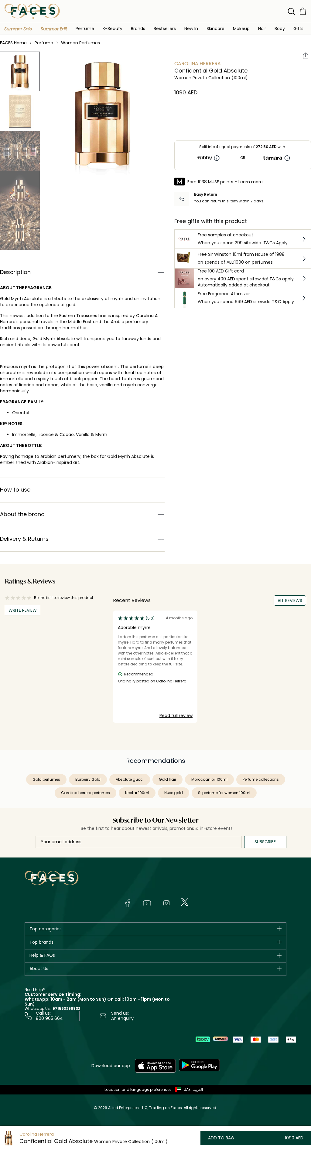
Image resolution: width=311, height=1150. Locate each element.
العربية (198, 1089)
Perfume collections (261, 779)
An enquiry (122, 1018)
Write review (23, 610)
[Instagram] (166, 903)
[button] (18, 29)
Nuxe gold (173, 792)
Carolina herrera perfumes (85, 792)
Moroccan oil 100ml (209, 779)
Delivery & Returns (24, 539)
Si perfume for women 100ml (224, 792)
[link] (138, 28)
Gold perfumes (46, 779)
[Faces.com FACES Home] (32, 11)
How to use (15, 489)
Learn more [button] (250, 182)
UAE (187, 1089)
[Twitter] (184, 902)
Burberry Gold (88, 779)
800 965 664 (49, 1018)
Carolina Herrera (197, 63)
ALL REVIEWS (290, 600)
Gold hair (167, 779)
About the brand (22, 514)
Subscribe (265, 842)
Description (15, 272)
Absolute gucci (130, 779)
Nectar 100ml (137, 792)
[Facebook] (127, 903)
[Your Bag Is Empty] (302, 11)
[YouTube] (147, 903)
